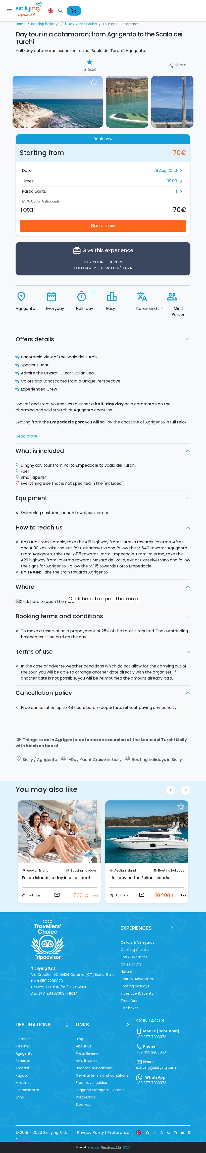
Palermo (23, 1046)
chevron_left (170, 790)
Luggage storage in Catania (100, 1089)
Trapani (22, 1068)
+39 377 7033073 (151, 1036)
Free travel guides (91, 1082)
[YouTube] (182, 1132)
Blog (79, 1038)
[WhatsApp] (161, 1132)
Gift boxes (129, 1008)
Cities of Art (131, 964)
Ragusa (22, 1075)
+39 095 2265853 (151, 1052)
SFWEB (126, 1147)
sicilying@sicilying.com (156, 1067)
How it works (86, 1060)
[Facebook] (147, 1132)
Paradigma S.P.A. (111, 1147)
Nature (126, 971)
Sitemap (83, 1104)
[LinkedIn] (189, 1132)
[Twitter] (154, 1132)
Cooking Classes (135, 949)
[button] (51, 10)
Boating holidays (28, 870)
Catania (23, 1038)
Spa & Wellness (134, 956)
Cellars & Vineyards (137, 942)
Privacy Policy (90, 1132)
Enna (20, 1097)
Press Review (87, 1053)
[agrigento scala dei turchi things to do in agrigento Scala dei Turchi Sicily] (58, 101)
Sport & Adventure (137, 978)
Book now (103, 225)
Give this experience (103, 258)
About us (83, 1046)
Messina (23, 1082)
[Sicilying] (32, 10)
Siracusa (23, 1060)
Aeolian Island (70, 870)
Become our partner (94, 1068)
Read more (26, 436)
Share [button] (177, 65)
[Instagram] (175, 1132)
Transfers (129, 1000)
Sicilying (95, 1147)
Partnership (86, 1097)
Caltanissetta (27, 1089)
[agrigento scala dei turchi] (127, 101)
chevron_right (185, 790)
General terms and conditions (102, 1075)
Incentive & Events (137, 993)
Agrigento (154, 870)
